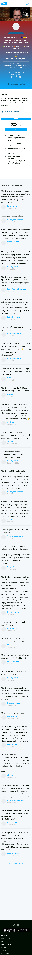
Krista (10, 744)
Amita (10, 422)
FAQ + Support (6, 953)
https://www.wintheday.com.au (16, 59)
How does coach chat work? (16, 170)
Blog (2, 941)
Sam (9, 716)
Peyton (10, 241)
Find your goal (6, 938)
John (9, 628)
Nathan (10, 703)
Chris (9, 441)
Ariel (9, 378)
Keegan (10, 567)
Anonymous (12, 219)
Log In (3, 947)
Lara (9, 206)
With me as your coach (16, 63)
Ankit (9, 822)
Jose (9, 394)
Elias (9, 645)
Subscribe (16, 129)
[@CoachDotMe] (14, 925)
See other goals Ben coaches (12, 863)
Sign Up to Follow (16, 33)
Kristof (10, 853)
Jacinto (10, 661)
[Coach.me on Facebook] (18, 925)
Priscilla (11, 317)
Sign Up (27, 4)
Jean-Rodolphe (14, 289)
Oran (9, 519)
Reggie (10, 612)
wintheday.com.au (16, 75)
